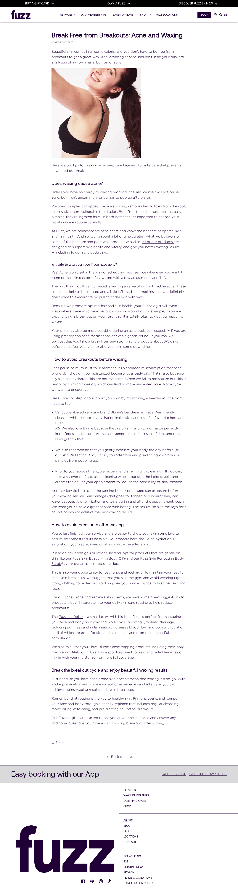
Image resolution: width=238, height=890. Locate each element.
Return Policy (133, 866)
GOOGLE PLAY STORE (208, 774)
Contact (129, 841)
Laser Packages (135, 800)
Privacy (128, 872)
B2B (125, 861)
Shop (127, 806)
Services (129, 790)
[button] (221, 15)
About (128, 820)
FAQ (126, 831)
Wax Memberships (136, 795)
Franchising (132, 856)
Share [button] (59, 742)
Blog (126, 825)
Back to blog (121, 757)
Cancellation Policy (138, 883)
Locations (130, 836)
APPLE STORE (174, 774)
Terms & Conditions (137, 877)
